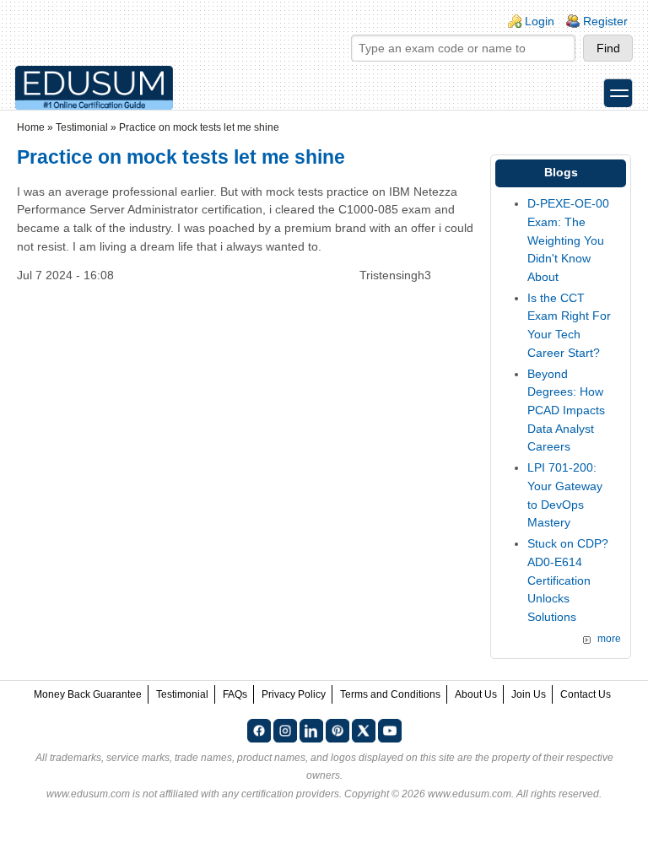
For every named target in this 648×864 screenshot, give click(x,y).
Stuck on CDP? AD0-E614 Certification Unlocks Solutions (567, 580)
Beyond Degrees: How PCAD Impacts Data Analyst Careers (566, 410)
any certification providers (280, 794)
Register (605, 21)
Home (31, 127)
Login (539, 21)
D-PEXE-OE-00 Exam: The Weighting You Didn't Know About (568, 240)
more (609, 639)
